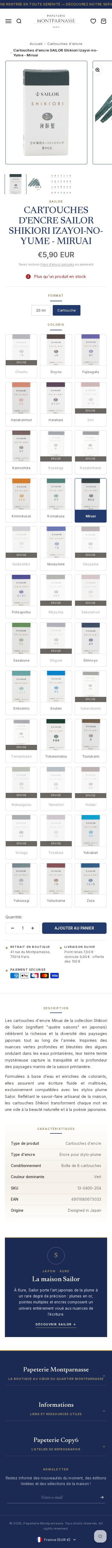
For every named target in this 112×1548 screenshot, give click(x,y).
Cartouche (66, 310)
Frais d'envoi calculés (57, 264)
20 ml (41, 310)
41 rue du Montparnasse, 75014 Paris (30, 954)
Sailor (56, 201)
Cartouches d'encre (65, 43)
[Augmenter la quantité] (32, 928)
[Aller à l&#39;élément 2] (38, 184)
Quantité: (13, 916)
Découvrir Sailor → (56, 1324)
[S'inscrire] (100, 1497)
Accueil (36, 43)
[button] (56, 1376)
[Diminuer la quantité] (12, 928)
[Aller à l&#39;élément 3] (61, 184)
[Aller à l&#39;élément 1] (15, 184)
